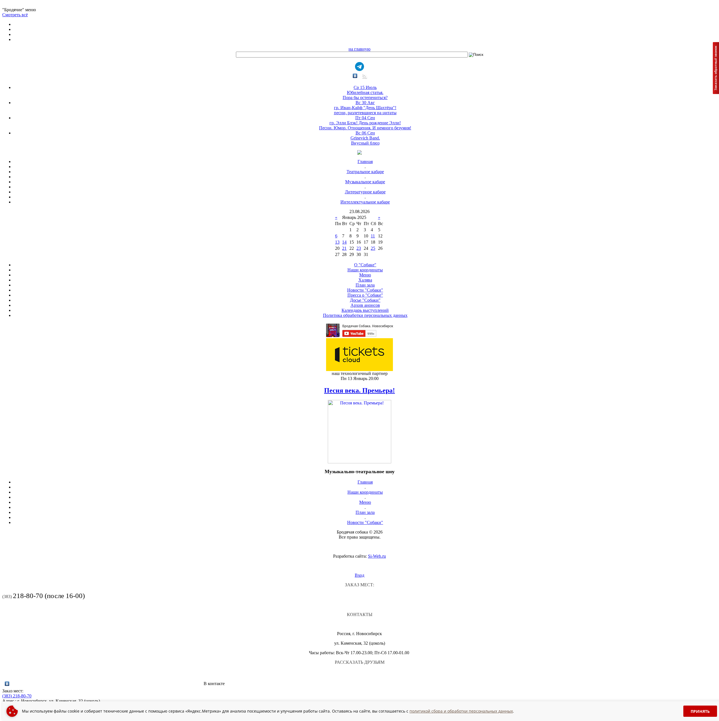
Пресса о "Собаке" (365, 295)
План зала (365, 285)
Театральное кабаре (365, 171)
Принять (700, 711)
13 (337, 242)
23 (358, 248)
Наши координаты (365, 269)
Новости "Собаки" (365, 290)
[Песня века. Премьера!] (359, 461)
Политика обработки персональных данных (365, 315)
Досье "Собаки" (365, 300)
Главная (365, 161)
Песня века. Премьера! (359, 390)
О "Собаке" (365, 264)
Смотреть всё (15, 14)
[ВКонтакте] (355, 75)
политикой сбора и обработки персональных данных (461, 711)
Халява (365, 280)
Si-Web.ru (377, 556)
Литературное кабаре (365, 191)
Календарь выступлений (365, 310)
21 (344, 248)
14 (344, 242)
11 (373, 236)
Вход (359, 575)
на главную (359, 49)
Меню (365, 275)
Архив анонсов (365, 305)
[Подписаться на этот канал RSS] (364, 78)
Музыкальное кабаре (365, 181)
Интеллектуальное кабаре (365, 202)
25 (373, 248)
